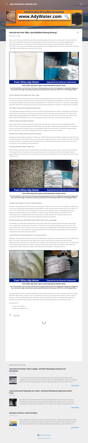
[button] (78, 32)
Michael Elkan (48, 438)
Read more (75, 385)
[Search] (81, 4)
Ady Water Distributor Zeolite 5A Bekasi (23, 413)
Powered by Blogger (45, 435)
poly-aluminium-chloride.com (23, 4)
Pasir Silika (16, 316)
